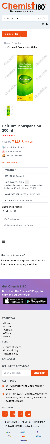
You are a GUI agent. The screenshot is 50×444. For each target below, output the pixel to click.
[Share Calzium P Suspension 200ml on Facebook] (4, 211)
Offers (7, 333)
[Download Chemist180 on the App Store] (14, 301)
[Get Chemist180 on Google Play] (36, 301)
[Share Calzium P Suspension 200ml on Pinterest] (16, 211)
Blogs (7, 336)
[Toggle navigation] (24, 34)
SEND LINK (39, 372)
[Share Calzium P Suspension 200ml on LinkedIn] (12, 211)
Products (9, 326)
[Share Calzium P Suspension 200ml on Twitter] (8, 211)
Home (7, 43)
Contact (8, 329)
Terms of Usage (12, 346)
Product (18, 43)
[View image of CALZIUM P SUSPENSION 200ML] (8, 110)
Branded (20, 176)
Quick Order (11, 33)
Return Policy (11, 353)
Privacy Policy (11, 350)
